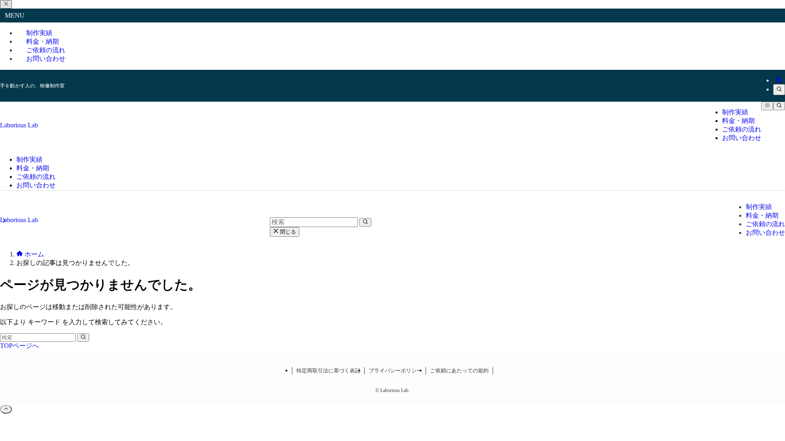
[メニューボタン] (767, 106)
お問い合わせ (45, 58)
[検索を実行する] (83, 337)
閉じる (287, 232)
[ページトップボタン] (6, 409)
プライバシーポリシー (395, 371)
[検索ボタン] (779, 106)
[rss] (779, 80)
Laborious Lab (19, 125)
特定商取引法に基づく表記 (328, 371)
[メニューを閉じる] (6, 4)
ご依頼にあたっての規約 (459, 371)
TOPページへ (19, 345)
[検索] (779, 89)
